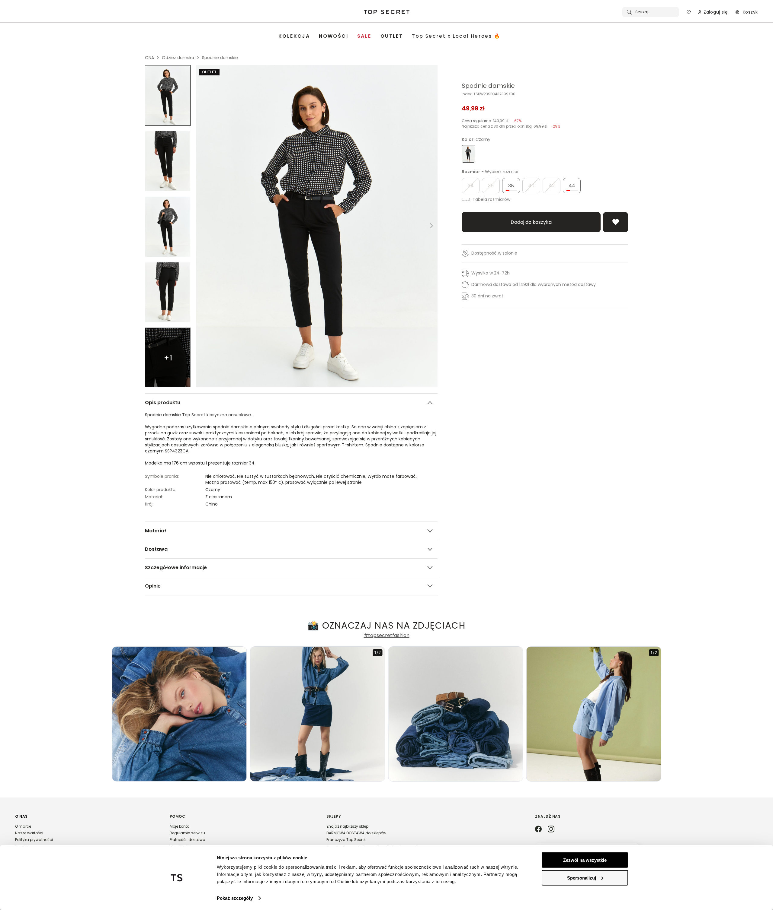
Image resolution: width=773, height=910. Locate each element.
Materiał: (154, 497)
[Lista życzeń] (689, 12)
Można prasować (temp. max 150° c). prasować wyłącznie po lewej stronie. (284, 482)
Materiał (155, 530)
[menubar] (389, 36)
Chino (211, 504)
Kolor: (476, 139)
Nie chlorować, (221, 476)
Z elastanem (218, 497)
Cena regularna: (491, 120)
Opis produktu (162, 402)
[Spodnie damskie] (168, 95)
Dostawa (156, 549)
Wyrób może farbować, (392, 476)
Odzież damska (178, 57)
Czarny (212, 490)
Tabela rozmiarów (490, 199)
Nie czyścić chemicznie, (341, 476)
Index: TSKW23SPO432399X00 (488, 94)
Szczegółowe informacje (176, 567)
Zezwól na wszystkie (585, 860)
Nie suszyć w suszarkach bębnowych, (276, 476)
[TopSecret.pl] (386, 12)
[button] (86, 834)
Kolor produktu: (160, 490)
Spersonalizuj (581, 877)
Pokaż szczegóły (235, 898)
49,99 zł (473, 108)
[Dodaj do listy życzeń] (615, 222)
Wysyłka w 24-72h (490, 273)
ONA (149, 57)
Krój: (149, 504)
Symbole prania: (162, 476)
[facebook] (538, 829)
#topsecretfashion (386, 636)
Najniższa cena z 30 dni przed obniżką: (511, 126)
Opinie (153, 585)
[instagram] (551, 829)
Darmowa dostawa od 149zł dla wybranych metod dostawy (533, 284)
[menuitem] (294, 36)
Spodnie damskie (220, 57)
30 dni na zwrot (487, 296)
